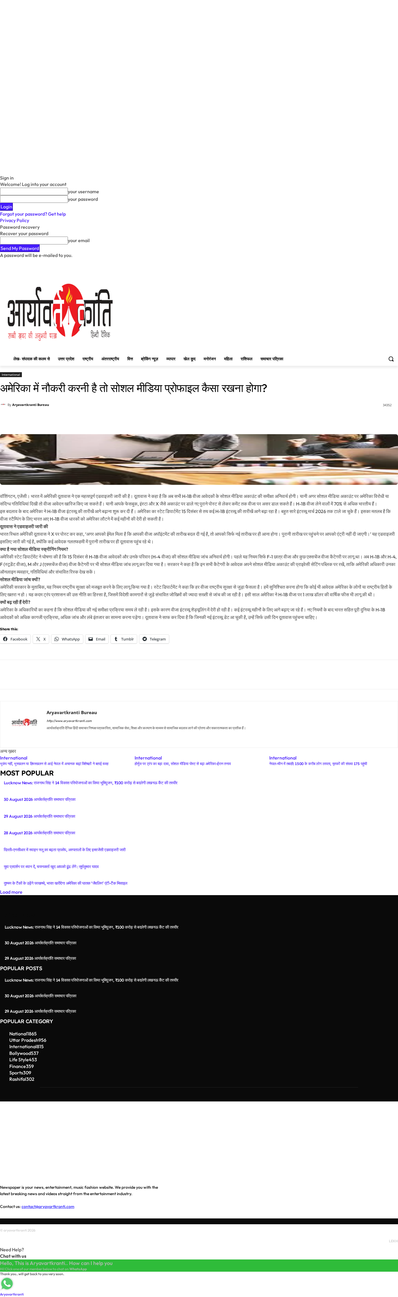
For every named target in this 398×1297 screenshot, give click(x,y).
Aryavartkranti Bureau (30, 404)
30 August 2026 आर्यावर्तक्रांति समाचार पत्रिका (39, 799)
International (11, 374)
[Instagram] (370, 262)
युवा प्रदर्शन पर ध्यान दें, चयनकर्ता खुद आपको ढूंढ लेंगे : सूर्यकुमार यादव (51, 866)
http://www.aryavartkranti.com (69, 721)
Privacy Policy (14, 220)
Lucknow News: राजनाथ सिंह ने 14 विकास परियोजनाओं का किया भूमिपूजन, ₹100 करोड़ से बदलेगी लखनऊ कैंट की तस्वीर (90, 782)
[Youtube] (394, 262)
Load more (11, 892)
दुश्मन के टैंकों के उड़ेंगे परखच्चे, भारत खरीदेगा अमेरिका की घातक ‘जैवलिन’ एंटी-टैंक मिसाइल (65, 883)
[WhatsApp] (180, 419)
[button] (391, 359)
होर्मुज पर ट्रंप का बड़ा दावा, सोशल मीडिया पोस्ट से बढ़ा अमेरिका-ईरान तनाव (182, 763)
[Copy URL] (234, 419)
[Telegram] (221, 419)
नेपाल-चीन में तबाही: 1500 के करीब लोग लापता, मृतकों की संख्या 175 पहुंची (318, 763)
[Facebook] (362, 262)
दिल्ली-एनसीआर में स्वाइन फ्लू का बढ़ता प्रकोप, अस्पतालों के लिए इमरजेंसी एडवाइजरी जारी (65, 849)
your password (83, 199)
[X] (378, 262)
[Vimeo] (386, 262)
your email (79, 240)
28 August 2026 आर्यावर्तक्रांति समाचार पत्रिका (39, 832)
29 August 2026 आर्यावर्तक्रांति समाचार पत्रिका (39, 816)
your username (83, 191)
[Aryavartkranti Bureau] (4, 405)
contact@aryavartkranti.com (48, 1206)
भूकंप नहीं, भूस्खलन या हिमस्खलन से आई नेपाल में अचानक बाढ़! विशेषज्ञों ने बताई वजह (54, 763)
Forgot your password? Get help (33, 214)
